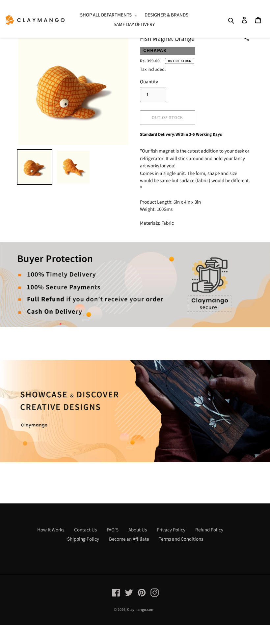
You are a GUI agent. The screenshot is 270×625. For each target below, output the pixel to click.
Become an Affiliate (129, 539)
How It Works (50, 529)
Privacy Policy (171, 529)
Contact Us (85, 529)
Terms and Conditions (181, 539)
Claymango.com (140, 609)
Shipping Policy (83, 539)
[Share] (246, 38)
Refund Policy (209, 529)
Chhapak (155, 50)
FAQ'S (113, 529)
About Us (137, 529)
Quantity (149, 81)
